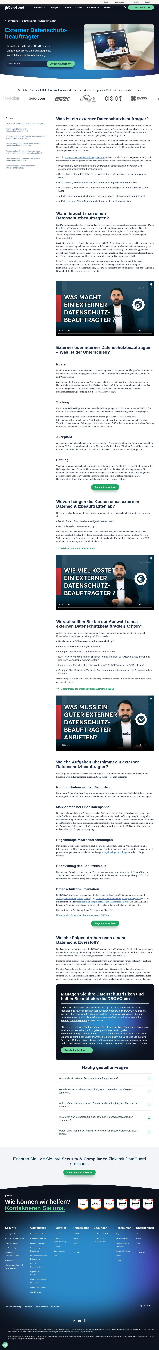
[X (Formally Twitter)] (85, 1321)
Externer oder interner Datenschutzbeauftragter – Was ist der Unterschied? (25, 137)
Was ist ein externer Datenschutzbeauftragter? (25, 123)
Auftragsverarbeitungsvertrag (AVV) (73, 898)
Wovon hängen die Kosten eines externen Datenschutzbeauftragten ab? (23, 145)
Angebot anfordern (75, 1050)
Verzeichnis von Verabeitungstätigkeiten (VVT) (118, 898)
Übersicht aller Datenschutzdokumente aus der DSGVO (82, 915)
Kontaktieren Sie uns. (35, 1208)
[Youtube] (79, 1321)
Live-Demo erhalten (78, 1172)
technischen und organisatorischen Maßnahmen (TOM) (102, 901)
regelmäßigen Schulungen (116, 852)
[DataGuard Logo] (14, 7)
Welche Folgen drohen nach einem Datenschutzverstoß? (20, 167)
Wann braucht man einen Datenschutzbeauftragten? (17, 130)
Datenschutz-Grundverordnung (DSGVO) (85, 157)
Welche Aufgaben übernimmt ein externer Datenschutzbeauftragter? (23, 159)
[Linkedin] (74, 1321)
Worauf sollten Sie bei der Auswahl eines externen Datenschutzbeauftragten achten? (24, 152)
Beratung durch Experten (74, 1020)
